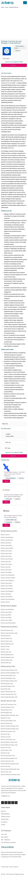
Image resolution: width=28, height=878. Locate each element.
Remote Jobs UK (5, 602)
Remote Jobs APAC (6, 615)
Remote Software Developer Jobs (10, 763)
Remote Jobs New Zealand (8, 578)
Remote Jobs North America (8, 623)
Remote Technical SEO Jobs (8, 691)
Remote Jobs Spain (6, 594)
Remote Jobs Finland (6, 553)
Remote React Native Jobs (8, 755)
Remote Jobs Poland (6, 583)
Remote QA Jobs (5, 753)
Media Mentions (5, 814)
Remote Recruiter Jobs (7, 683)
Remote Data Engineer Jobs (8, 678)
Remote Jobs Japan (6, 569)
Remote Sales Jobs (6, 662)
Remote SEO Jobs (5, 689)
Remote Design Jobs (6, 638)
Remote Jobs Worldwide (7, 609)
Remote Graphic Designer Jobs (9, 681)
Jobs (6, 7)
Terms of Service (13, 867)
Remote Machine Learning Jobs (9, 742)
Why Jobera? (4, 837)
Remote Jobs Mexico (6, 572)
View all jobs (6, 58)
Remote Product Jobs (6, 660)
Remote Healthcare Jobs (7, 644)
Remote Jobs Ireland (6, 564)
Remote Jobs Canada (6, 545)
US (11, 499)
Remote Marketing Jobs (7, 654)
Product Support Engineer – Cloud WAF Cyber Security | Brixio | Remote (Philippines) (14, 474)
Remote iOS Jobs (5, 734)
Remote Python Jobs (6, 750)
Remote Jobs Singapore (7, 591)
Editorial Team (5, 819)
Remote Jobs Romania (7, 588)
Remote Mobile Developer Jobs (9, 745)
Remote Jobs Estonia (6, 551)
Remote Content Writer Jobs (8, 675)
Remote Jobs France (6, 556)
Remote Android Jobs (6, 710)
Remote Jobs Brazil (6, 543)
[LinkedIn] (5, 802)
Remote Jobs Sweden (6, 596)
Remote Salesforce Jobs (7, 761)
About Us (3, 811)
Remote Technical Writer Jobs (8, 694)
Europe (16, 48)
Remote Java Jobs (6, 737)
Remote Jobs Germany (7, 559)
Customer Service (13, 7)
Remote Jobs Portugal (7, 586)
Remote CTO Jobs (5, 718)
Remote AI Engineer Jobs (7, 707)
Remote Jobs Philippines (7, 580)
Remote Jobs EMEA (6, 617)
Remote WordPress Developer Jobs (10, 774)
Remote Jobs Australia (7, 540)
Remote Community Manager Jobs (10, 673)
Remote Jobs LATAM (6, 620)
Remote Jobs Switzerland (7, 599)
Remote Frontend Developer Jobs (10, 726)
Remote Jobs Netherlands (7, 575)
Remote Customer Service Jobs (9, 633)
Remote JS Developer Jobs (8, 739)
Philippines (12, 478)
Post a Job (4, 834)
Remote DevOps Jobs (6, 723)
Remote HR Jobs (5, 646)
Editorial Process (5, 816)
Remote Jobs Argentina (7, 537)
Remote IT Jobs (5, 649)
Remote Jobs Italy (5, 567)
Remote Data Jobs (6, 635)
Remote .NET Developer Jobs (8, 704)
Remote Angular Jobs (6, 712)
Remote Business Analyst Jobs (9, 670)
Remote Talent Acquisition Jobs (9, 697)
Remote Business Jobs (7, 630)
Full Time (18, 50)
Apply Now (13, 65)
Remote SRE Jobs (5, 766)
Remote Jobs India (6, 561)
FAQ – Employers (5, 839)
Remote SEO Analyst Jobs (8, 686)
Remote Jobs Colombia (7, 548)
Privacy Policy (5, 867)
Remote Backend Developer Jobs (9, 715)
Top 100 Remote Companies (8, 842)
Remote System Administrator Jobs (10, 769)
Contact (3, 824)
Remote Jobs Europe (6, 612)
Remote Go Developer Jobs (8, 731)
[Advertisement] (14, 24)
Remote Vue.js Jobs (6, 772)
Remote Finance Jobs (6, 641)
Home (2, 7)
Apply (6, 481)
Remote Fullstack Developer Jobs (10, 728)
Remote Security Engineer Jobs (9, 758)
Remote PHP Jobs (6, 747)
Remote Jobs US (5, 534)
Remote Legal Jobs (6, 652)
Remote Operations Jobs (7, 657)
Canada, (22, 46)
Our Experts (4, 822)
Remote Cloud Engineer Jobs (8, 720)
